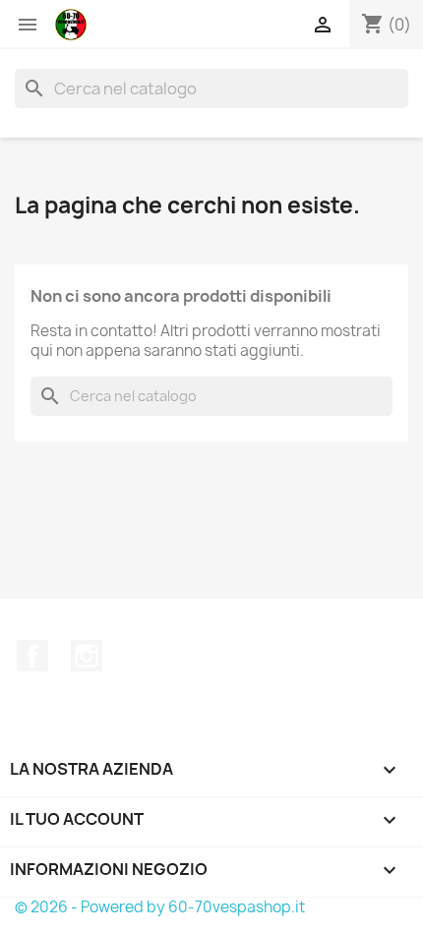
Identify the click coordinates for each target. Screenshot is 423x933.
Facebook (32, 655)
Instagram (86, 655)
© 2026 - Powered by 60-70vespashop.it (160, 907)
